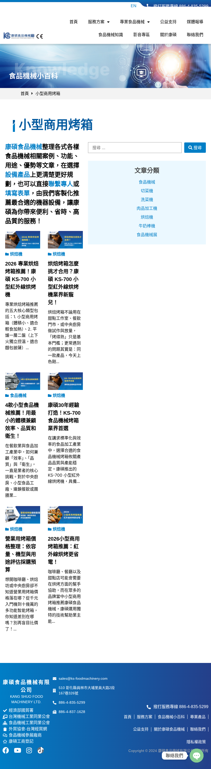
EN (133, 5)
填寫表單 (17, 193)
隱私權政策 (196, 742)
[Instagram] (29, 750)
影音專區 (141, 35)
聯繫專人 (60, 183)
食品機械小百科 (171, 717)
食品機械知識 (110, 35)
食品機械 (147, 182)
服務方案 (96, 22)
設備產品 (17, 174)
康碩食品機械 (23, 146)
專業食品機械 (132, 22)
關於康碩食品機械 (169, 729)
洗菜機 (147, 199)
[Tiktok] (40, 750)
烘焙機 (147, 217)
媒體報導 (195, 22)
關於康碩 (168, 35)
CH (122, 5)
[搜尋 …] (135, 147)
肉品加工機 (147, 208)
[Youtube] (17, 750)
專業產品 (198, 717)
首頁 (73, 22)
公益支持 (168, 22)
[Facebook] (6, 750)
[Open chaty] (197, 756)
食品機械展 (147, 235)
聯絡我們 (195, 35)
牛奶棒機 (147, 226)
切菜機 (147, 191)
